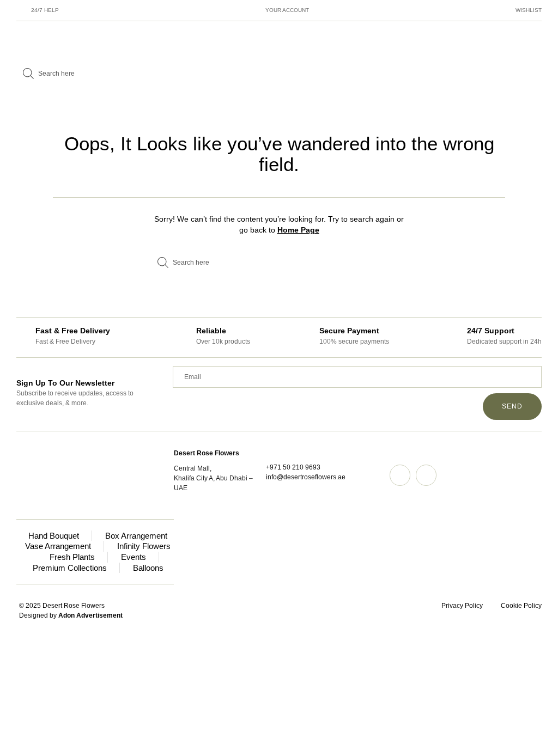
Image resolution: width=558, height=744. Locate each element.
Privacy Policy (462, 605)
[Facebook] (426, 475)
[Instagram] (400, 475)
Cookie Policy (521, 605)
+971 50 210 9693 (293, 467)
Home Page (298, 229)
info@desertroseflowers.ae (305, 477)
